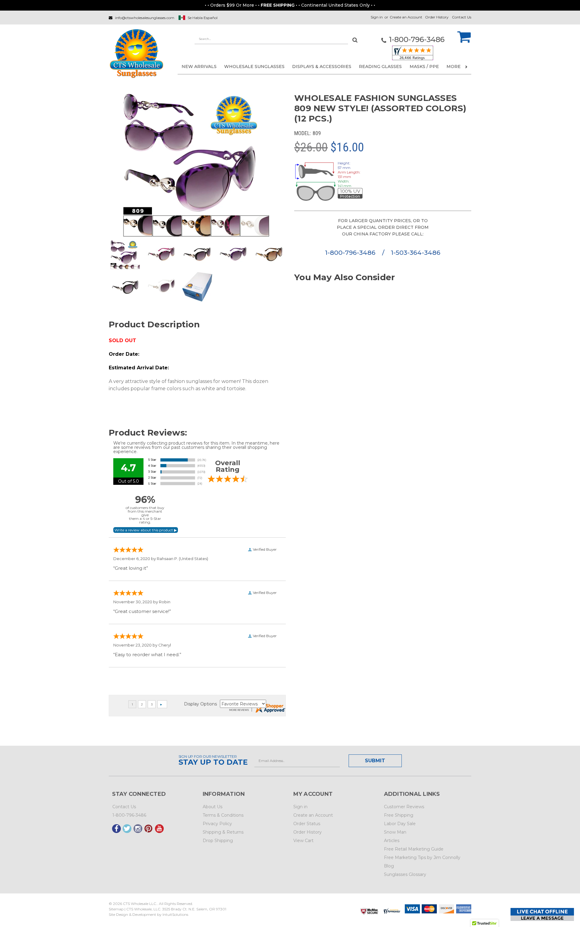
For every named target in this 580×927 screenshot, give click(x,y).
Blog (389, 866)
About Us (212, 806)
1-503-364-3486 (415, 252)
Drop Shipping (218, 840)
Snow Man (395, 832)
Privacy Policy (217, 823)
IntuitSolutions (175, 914)
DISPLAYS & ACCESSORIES (321, 66)
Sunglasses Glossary (405, 874)
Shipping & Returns (223, 832)
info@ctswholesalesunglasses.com (144, 17)
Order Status (306, 823)
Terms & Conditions (223, 815)
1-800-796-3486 (351, 252)
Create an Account (406, 17)
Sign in (377, 17)
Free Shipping (398, 815)
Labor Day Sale (400, 823)
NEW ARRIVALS (199, 66)
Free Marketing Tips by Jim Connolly (422, 857)
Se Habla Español (203, 17)
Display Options (200, 704)
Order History (437, 17)
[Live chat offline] (542, 914)
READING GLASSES (380, 66)
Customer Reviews (404, 806)
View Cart (303, 840)
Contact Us (461, 17)
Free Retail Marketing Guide (413, 849)
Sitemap (116, 909)
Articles (391, 840)
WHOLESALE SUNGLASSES (254, 66)
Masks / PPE (424, 66)
